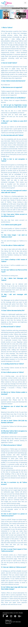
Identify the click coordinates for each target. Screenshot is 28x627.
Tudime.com (8, 623)
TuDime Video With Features (7, 6)
